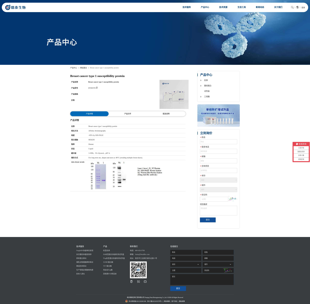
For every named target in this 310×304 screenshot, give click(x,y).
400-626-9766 (140, 250)
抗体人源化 (80, 274)
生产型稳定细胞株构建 (84, 270)
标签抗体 (106, 250)
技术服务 (187, 7)
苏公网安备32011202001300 (137, 301)
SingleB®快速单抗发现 (84, 250)
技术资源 (223, 7)
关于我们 (278, 7)
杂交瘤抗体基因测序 (84, 254)
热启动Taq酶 (107, 270)
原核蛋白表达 (81, 258)
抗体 (206, 80)
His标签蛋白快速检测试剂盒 (113, 254)
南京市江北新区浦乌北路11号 (146, 258)
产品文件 (127, 114)
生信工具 (242, 7)
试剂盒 (207, 91)
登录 (303, 7)
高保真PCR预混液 (109, 274)
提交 (208, 220)
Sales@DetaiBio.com (142, 254)
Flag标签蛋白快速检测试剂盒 (114, 258)
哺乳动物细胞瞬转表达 (84, 262)
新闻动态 (260, 7)
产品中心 (205, 7)
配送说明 (166, 114)
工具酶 (207, 97)
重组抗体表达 (81, 266)
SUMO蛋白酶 (108, 262)
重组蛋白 (83, 68)
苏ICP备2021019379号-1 (154, 301)
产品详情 (89, 114)
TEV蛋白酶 (107, 266)
